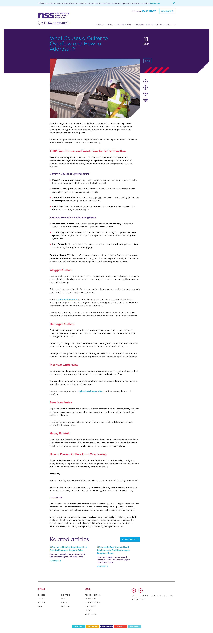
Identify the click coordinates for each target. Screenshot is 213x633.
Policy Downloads (92, 603)
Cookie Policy (90, 607)
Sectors (110, 24)
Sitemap (88, 611)
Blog (150, 24)
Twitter (145, 94)
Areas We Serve (91, 615)
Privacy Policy (90, 599)
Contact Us (170, 24)
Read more (54, 561)
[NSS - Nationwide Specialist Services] (53, 18)
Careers (159, 24)
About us (120, 24)
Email (145, 100)
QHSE (129, 24)
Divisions (99, 24)
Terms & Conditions (92, 595)
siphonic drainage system (91, 390)
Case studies (140, 24)
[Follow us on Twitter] (134, 590)
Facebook (145, 87)
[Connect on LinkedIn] (141, 590)
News (147, 61)
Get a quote (166, 11)
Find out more (155, 3)
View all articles (129, 539)
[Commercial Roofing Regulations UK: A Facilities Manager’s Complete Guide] (71, 548)
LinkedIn (145, 81)
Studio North (141, 600)
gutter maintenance (67, 299)
